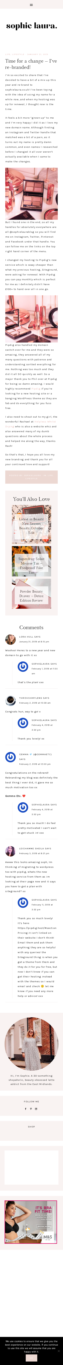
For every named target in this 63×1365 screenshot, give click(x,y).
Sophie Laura (31, 26)
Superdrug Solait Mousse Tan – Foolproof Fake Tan (32, 564)
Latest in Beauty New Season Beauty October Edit (31, 526)
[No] (58, 1351)
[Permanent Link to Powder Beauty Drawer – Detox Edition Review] (31, 607)
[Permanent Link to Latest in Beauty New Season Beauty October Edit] (31, 543)
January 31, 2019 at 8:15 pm (34, 641)
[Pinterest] (31, 1108)
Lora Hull (26, 637)
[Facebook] (26, 1108)
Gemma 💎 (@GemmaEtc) (35, 754)
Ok (31, 1358)
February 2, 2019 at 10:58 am (35, 703)
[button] (31, 4)
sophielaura (41, 664)
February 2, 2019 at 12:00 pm (35, 764)
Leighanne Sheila (31, 848)
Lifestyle (18, 54)
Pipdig (36, 388)
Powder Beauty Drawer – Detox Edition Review (31, 596)
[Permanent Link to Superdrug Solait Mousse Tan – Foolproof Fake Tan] (31, 575)
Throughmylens (30, 698)
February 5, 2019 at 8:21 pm (34, 853)
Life (7, 54)
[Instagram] (37, 1108)
